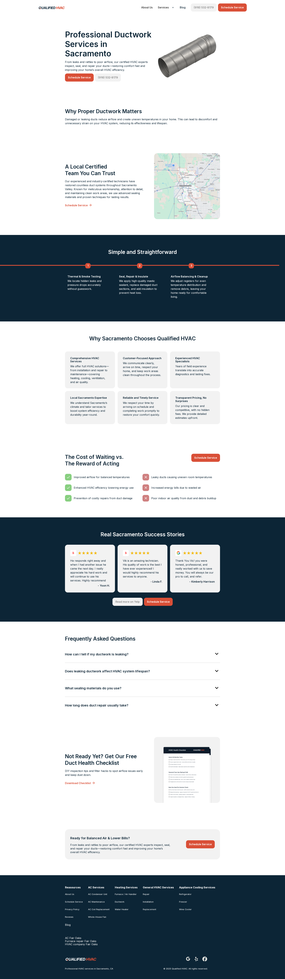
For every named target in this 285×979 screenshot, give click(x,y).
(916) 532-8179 (204, 7)
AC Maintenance (96, 902)
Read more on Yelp (127, 601)
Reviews (69, 917)
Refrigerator (185, 894)
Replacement (149, 909)
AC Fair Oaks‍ (73, 938)
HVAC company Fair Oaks (81, 944)
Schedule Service (232, 7)
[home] (51, 7)
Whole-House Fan (97, 917)
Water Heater (121, 909)
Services (163, 7)
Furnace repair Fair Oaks (80, 941)
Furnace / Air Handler (126, 894)
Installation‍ (148, 902)
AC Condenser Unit (97, 894)
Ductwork (119, 902)
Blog (183, 7)
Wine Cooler (185, 909)
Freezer (183, 902)
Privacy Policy (72, 909)
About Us (147, 7)
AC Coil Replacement (99, 909)
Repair (146, 894)
